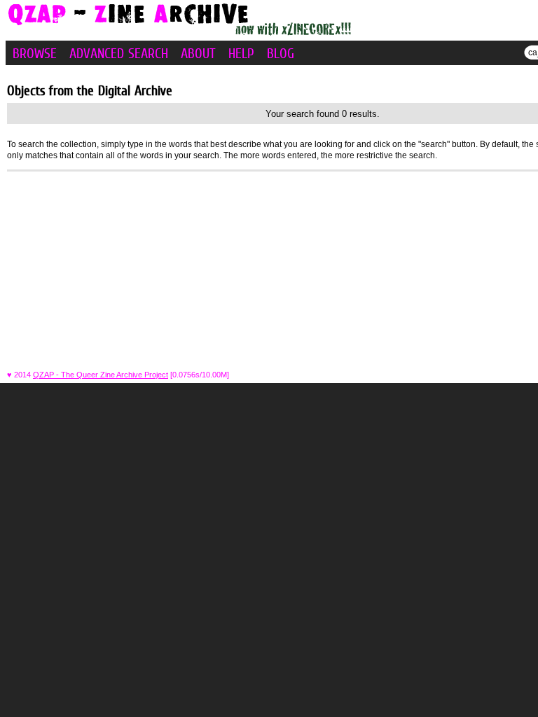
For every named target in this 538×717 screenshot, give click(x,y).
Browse (35, 53)
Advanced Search (118, 53)
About (198, 53)
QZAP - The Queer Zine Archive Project (100, 374)
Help (241, 53)
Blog (280, 53)
